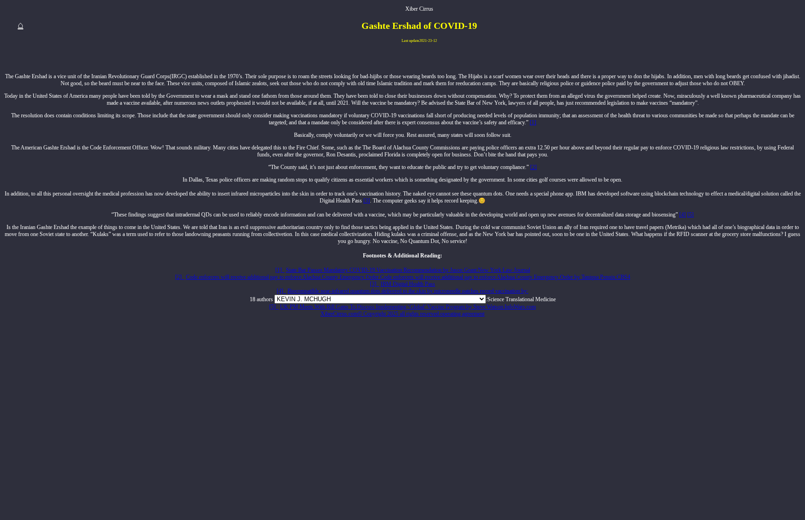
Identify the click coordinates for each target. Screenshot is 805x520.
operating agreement (462, 314)
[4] (682, 214)
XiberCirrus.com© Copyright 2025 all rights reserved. (380, 314)
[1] (533, 122)
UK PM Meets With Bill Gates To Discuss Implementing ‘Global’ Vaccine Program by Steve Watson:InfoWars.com (408, 307)
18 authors (261, 299)
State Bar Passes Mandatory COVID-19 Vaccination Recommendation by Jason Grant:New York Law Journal (408, 270)
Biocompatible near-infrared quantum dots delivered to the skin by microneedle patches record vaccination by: (407, 291)
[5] (690, 214)
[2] (533, 167)
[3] (366, 200)
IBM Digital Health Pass (408, 284)
